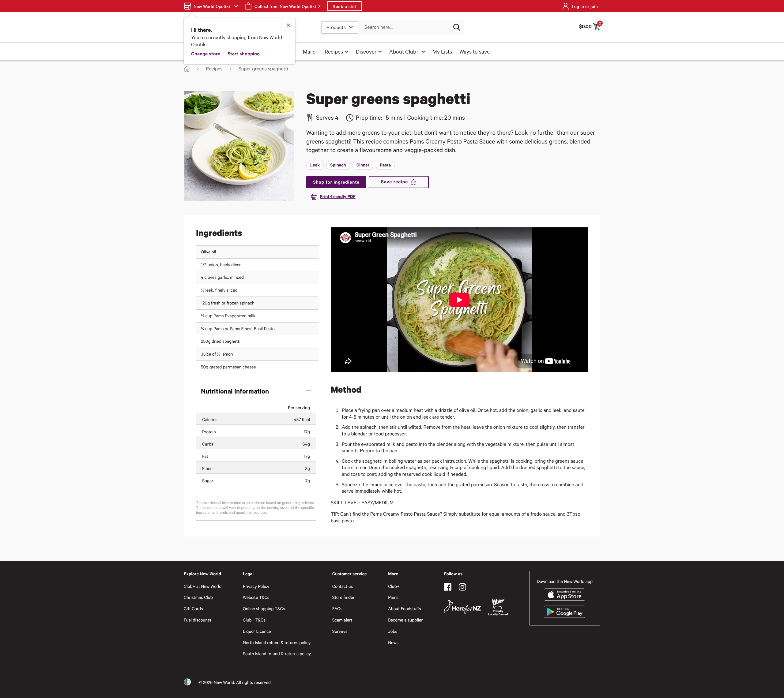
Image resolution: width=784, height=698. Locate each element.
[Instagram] (462, 587)
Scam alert (342, 620)
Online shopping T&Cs (264, 608)
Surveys (340, 631)
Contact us (342, 586)
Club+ (393, 586)
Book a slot (344, 6)
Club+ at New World (202, 586)
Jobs (392, 631)
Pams (393, 597)
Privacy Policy (256, 586)
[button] (256, 391)
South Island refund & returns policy (277, 653)
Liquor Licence (257, 631)
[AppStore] (564, 594)
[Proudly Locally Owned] (498, 607)
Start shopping (244, 53)
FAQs (337, 608)
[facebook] (447, 587)
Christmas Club (198, 597)
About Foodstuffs (404, 608)
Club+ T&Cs (254, 620)
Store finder (343, 597)
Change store (205, 53)
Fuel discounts (197, 620)
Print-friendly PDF (338, 196)
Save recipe (394, 182)
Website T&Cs (256, 597)
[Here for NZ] (462, 607)
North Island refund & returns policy (277, 642)
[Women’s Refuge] (187, 682)
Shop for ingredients (336, 182)
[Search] (456, 27)
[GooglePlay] (564, 612)
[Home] (187, 69)
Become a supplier (405, 620)
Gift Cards (193, 608)
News (393, 642)
